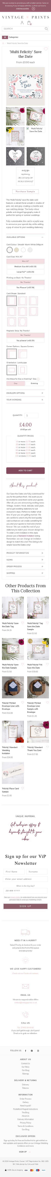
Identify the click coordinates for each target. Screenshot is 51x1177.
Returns (25, 1088)
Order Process (25, 1099)
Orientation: (12, 363)
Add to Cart (25, 470)
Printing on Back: (14, 278)
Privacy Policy (25, 1123)
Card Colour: (12, 245)
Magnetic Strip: (13, 331)
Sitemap (25, 1074)
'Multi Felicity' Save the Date (17, 43)
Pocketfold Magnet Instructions (25, 1109)
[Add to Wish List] (46, 49)
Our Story (25, 1067)
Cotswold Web (32, 1164)
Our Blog (25, 1070)
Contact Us (25, 1063)
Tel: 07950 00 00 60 (25, 1027)
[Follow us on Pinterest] (32, 1050)
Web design (20, 1164)
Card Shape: (12, 293)
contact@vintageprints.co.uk (25, 1002)
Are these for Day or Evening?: (20, 379)
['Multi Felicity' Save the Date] (15, 116)
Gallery (26, 1102)
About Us (25, 1116)
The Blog (25, 1112)
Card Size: (11, 257)
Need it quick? (25, 1106)
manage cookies (22, 8)
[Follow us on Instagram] (38, 1050)
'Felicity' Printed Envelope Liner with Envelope (10, 706)
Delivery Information (25, 1119)
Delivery (25, 1085)
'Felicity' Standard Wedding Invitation (9, 750)
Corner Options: (13, 346)
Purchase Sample (25, 191)
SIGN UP (25, 906)
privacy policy (15, 897)
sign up (23, 1152)
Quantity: (18, 415)
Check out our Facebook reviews (25, 973)
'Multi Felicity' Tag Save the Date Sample (35, 626)
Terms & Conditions (25, 1126)
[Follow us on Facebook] (25, 1050)
